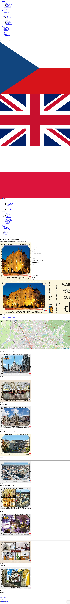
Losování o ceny (8, 6)
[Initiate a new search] (68, 321)
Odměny (7, 5)
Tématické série (8, 17)
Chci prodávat (8, 207)
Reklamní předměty (9, 24)
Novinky (3, 25)
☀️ (0, 41)
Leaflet (63, 348)
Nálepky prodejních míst (9, 224)
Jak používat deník (9, 2)
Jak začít (3, 1)
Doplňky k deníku (9, 20)
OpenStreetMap (67, 348)
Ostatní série (8, 18)
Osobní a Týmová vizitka (10, 3)
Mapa (3, 10)
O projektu (4, 26)
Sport (7, 15)
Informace (3, 33)
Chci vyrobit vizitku (9, 8)
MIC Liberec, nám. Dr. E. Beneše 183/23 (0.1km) (9, 317)
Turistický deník (8, 219)
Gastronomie (8, 14)
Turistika (7, 13)
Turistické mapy (8, 22)
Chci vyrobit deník (9, 9)
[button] (1, 321)
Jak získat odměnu (9, 4)
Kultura (7, 213)
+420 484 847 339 (3, 597)
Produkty (3, 11)
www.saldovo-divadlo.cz (37, 268)
